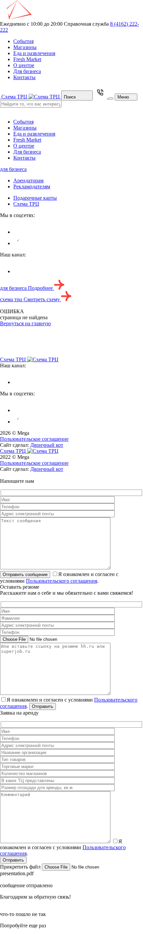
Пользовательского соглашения (61, 581)
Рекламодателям (31, 186)
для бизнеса (13, 169)
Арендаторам (28, 180)
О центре (23, 65)
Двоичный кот (46, 445)
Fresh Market (27, 59)
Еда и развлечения (34, 53)
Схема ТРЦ (26, 204)
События (23, 41)
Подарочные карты (35, 198)
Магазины (25, 47)
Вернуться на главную (25, 323)
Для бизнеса (27, 71)
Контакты (24, 77)
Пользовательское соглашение (34, 439)
